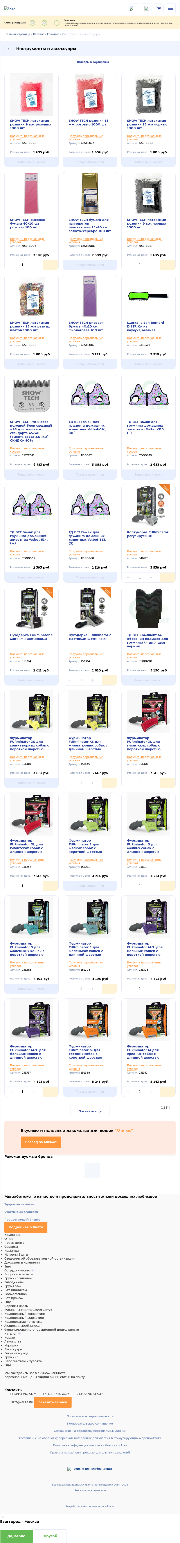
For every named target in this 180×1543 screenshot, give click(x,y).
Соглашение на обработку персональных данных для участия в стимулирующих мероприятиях (90, 1438)
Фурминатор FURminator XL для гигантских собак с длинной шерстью (26, 846)
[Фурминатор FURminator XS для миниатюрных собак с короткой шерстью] (31, 711)
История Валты (16, 1254)
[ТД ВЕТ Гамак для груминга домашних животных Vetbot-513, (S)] (90, 505)
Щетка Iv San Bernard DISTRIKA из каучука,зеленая (145, 326)
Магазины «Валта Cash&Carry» (28, 1310)
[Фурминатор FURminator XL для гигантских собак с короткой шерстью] (148, 711)
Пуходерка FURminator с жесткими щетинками (90, 637)
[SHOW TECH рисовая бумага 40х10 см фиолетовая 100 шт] (90, 296)
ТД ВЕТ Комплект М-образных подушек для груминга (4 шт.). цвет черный (147, 640)
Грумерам (12, 1286)
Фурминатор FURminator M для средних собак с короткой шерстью (85, 1052)
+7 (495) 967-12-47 (88, 1394)
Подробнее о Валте (26, 1227)
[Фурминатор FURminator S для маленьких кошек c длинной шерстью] (90, 917)
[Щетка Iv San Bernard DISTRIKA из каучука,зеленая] (148, 296)
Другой (50, 1536)
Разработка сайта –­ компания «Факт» (90, 1506)
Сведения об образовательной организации (39, 1258)
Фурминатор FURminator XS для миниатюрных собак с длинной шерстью (88, 743)
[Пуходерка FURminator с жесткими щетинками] (90, 608)
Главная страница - (18, 34)
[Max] (12, 1385)
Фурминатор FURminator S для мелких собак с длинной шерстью (143, 846)
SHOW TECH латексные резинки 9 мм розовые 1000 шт (30, 124)
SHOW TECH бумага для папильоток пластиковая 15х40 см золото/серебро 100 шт (90, 225)
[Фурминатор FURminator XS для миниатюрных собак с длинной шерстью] (90, 711)
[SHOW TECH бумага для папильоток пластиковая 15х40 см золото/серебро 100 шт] (90, 193)
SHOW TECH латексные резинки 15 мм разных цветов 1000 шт (30, 326)
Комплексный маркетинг (24, 1317)
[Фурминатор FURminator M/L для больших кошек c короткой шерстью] (148, 917)
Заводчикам (14, 1282)
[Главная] (15, 8)
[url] (159, 8)
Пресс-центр (14, 1242)
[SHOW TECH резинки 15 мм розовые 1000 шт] (90, 94)
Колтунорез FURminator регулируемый (147, 534)
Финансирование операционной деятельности (41, 1329)
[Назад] (8, 49)
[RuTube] (7, 1385)
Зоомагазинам (15, 1294)
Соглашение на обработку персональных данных (90, 1430)
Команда (11, 1250)
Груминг (11, 1357)
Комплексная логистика (23, 1321)
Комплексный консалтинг (24, 1314)
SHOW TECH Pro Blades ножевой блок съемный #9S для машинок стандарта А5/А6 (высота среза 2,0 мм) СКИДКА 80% (31, 431)
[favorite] (146, 8)
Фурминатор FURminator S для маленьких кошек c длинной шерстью (86, 949)
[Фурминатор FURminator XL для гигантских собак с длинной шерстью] (31, 814)
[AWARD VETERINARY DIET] (92, 1170)
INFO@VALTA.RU (21, 1402)
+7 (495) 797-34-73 (23, 1394)
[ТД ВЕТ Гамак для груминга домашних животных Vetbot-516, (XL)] (90, 395)
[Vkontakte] (17, 1385)
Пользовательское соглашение (90, 1423)
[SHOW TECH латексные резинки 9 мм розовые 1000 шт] (31, 94)
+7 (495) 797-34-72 (55, 1394)
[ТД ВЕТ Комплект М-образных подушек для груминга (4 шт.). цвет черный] (148, 608)
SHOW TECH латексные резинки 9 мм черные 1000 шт (146, 223)
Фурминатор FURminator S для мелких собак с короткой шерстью (85, 846)
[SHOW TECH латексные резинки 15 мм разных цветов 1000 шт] (31, 296)
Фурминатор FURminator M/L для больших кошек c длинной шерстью (28, 1052)
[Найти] (134, 8)
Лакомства (12, 1341)
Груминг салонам (18, 1278)
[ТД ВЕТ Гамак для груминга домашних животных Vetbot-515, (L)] (148, 395)
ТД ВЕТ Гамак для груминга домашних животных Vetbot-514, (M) (29, 537)
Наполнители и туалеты (23, 1361)
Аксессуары (13, 1349)
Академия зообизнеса (22, 1325)
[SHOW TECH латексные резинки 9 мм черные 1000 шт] (148, 193)
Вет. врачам (13, 1298)
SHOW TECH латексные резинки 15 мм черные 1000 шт (147, 124)
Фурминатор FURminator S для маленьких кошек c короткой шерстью (27, 949)
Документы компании (22, 1262)
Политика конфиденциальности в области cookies (90, 1445)
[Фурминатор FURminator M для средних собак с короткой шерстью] (90, 1020)
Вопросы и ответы (18, 1274)
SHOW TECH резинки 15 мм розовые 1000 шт (88, 122)
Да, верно (16, 1536)
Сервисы (11, 1246)
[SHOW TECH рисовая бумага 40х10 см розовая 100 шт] (31, 193)
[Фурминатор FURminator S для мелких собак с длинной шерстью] (148, 814)
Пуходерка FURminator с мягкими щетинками (31, 637)
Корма (9, 1337)
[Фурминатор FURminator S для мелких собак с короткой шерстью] (90, 814)
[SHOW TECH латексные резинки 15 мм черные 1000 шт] (148, 94)
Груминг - (54, 34)
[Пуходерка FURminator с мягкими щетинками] (31, 608)
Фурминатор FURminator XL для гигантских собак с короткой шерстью (143, 743)
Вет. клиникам (15, 1290)
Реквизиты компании (90, 1490)
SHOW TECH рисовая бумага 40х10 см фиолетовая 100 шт (86, 326)
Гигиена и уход (16, 1353)
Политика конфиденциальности (90, 1416)
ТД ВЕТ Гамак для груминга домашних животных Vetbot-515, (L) (146, 427)
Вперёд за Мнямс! (41, 1142)
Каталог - (39, 34)
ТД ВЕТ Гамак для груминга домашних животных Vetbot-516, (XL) (87, 427)
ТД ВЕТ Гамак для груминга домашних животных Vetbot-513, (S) (87, 537)
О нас (8, 1238)
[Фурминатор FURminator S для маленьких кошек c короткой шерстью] (31, 917)
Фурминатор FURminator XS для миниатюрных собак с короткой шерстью (29, 743)
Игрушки (11, 1345)
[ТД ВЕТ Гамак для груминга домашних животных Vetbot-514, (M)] (31, 505)
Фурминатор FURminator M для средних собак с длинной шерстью (143, 1052)
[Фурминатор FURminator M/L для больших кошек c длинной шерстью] (31, 1020)
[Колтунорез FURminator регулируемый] (148, 505)
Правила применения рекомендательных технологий (90, 1452)
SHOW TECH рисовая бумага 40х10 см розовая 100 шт (27, 223)
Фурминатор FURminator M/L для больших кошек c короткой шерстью (145, 949)
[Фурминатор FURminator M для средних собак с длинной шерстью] (148, 1020)
